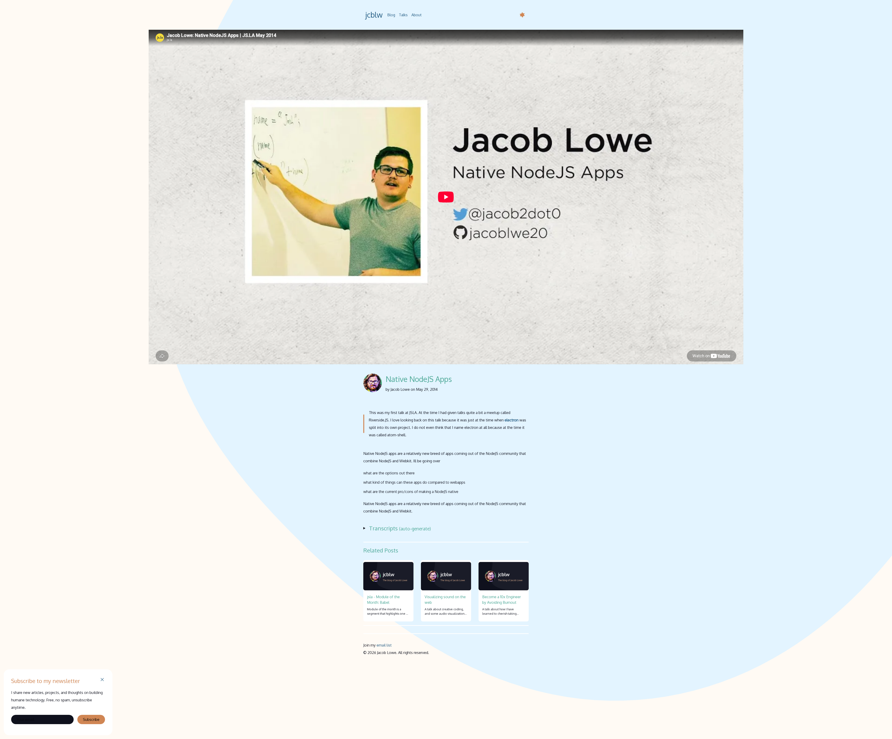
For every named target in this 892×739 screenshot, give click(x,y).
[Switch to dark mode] (522, 14)
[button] (102, 680)
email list (384, 645)
